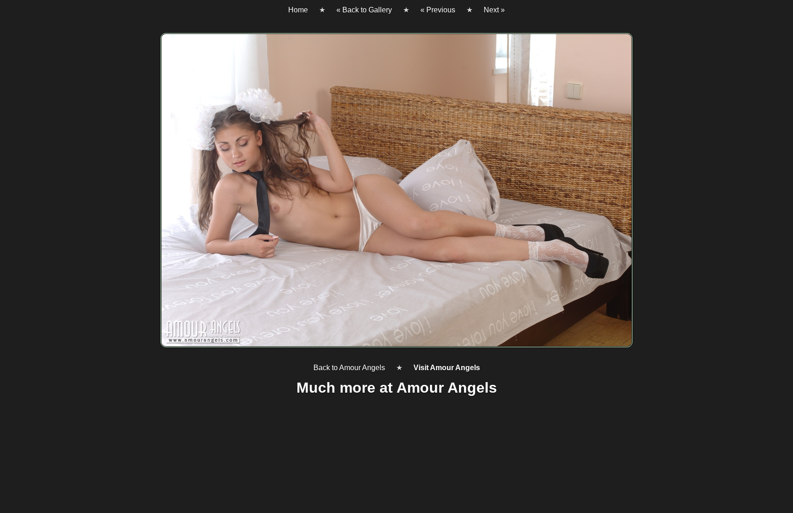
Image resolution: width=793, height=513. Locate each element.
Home (298, 10)
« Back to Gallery (364, 10)
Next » (494, 10)
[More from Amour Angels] (396, 194)
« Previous (437, 10)
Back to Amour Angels (349, 368)
